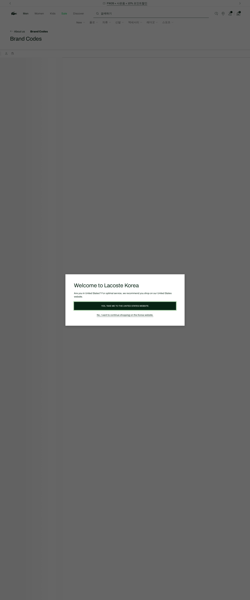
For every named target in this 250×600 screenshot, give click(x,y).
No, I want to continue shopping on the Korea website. (125, 315)
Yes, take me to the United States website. (125, 306)
